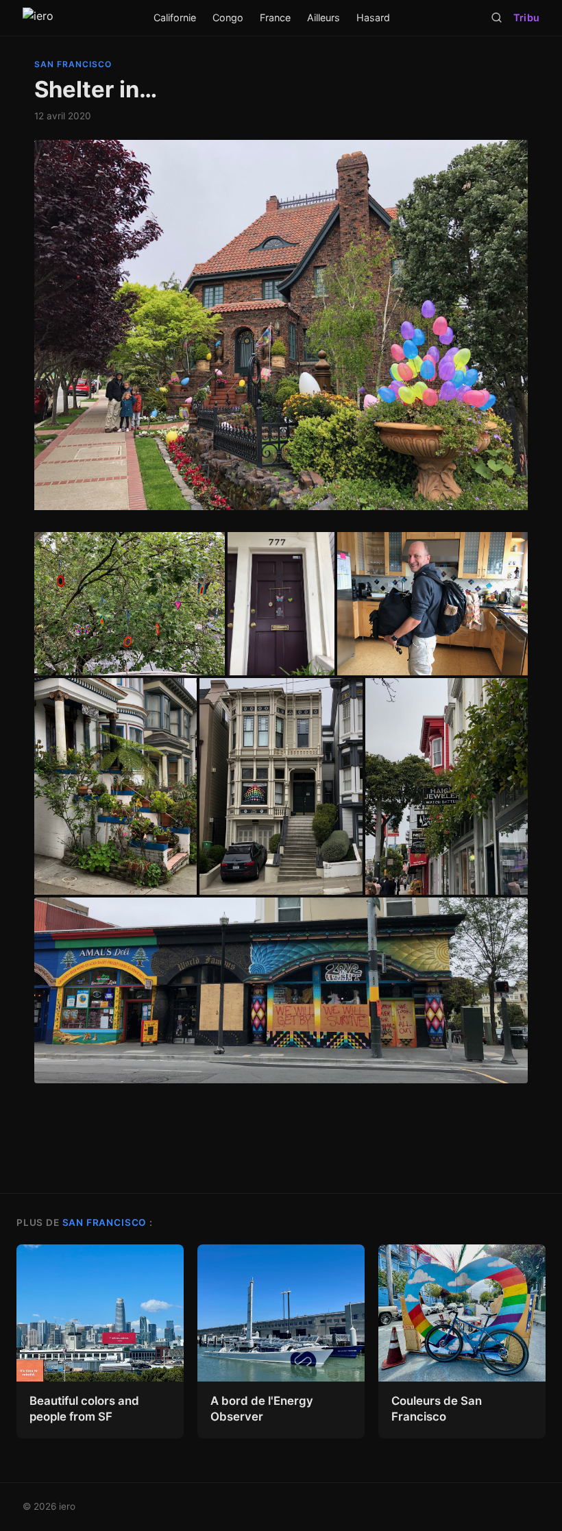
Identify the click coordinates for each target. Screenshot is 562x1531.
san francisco (72, 64)
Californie (175, 17)
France (275, 17)
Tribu (526, 17)
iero (67, 1506)
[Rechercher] (496, 17)
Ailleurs (323, 17)
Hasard (373, 17)
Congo (227, 17)
